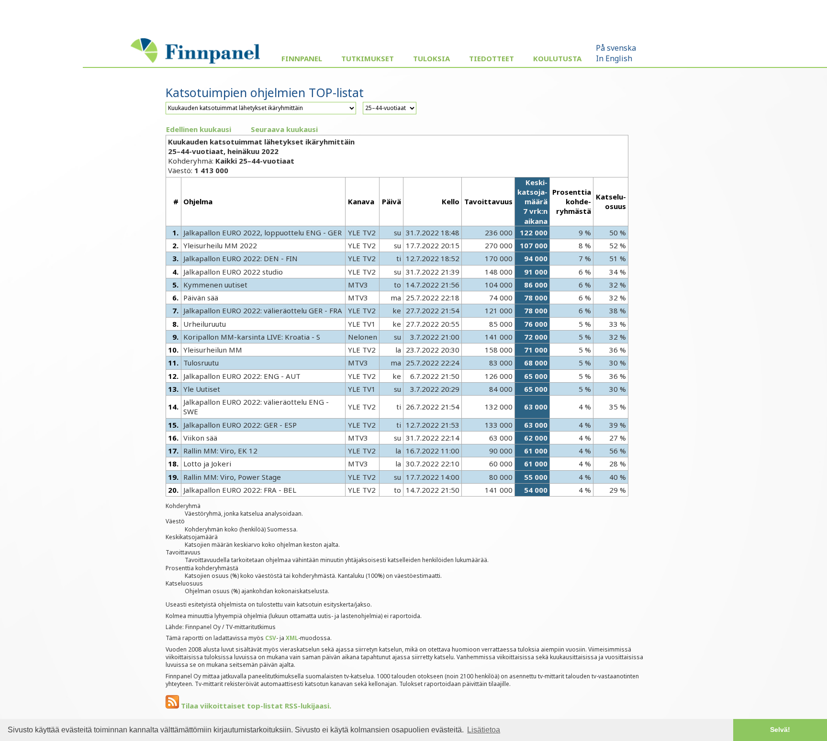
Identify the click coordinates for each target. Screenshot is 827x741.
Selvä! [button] (780, 729)
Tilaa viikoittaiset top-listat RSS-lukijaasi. (255, 705)
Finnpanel (301, 58)
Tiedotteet (491, 58)
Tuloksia (431, 58)
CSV (270, 638)
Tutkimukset (367, 58)
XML (292, 638)
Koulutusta (557, 58)
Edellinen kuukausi (198, 129)
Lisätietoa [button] (483, 730)
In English (614, 58)
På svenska (616, 48)
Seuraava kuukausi (284, 129)
